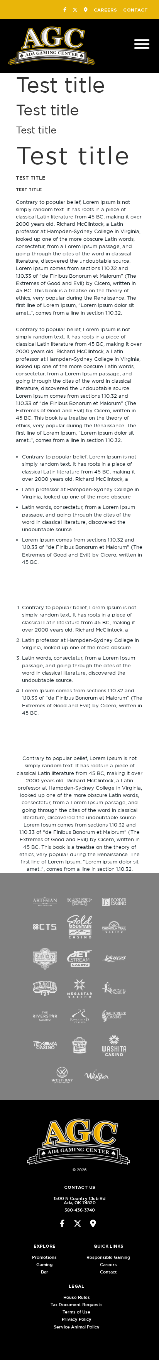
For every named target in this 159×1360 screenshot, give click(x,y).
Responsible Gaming (108, 1257)
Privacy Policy (76, 1319)
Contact (135, 10)
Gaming (44, 1264)
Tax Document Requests (77, 1304)
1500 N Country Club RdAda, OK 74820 (79, 1200)
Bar (44, 1272)
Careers (105, 10)
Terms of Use (76, 1312)
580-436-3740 (79, 1210)
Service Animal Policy (77, 1327)
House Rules (76, 1297)
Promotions (44, 1257)
